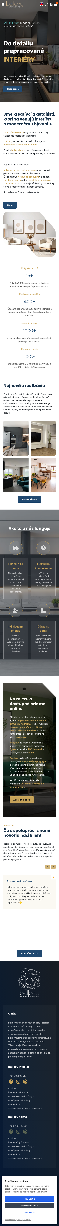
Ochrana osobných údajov (21, 1096)
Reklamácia (14, 1104)
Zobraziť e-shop (21, 799)
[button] (42, 4)
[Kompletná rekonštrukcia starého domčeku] (43, 475)
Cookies (12, 1088)
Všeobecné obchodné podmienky (25, 1108)
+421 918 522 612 (17, 1075)
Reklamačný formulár (18, 1142)
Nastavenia (29, 1212)
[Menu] (3, 4)
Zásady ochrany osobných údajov (18, 1220)
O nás (10, 205)
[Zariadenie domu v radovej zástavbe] (43, 438)
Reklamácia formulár (18, 1092)
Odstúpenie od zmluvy (19, 1100)
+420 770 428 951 (17, 1125)
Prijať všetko (29, 1199)
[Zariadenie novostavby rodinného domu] (16, 438)
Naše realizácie (29, 499)
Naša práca (13, 89)
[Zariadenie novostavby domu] (16, 475)
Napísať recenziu (29, 953)
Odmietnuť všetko (29, 1205)
